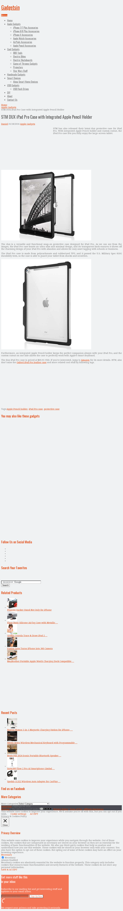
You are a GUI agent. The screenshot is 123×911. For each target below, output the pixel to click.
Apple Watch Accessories (24, 38)
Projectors (18, 67)
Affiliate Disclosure (94, 809)
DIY (8, 92)
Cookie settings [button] (18, 814)
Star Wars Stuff (20, 71)
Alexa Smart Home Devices (25, 82)
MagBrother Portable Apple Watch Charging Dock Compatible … (40, 661)
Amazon (85, 360)
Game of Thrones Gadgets (25, 64)
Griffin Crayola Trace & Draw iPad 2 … (27, 635)
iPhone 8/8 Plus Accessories (26, 31)
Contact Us (12, 100)
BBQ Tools (17, 53)
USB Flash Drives (21, 89)
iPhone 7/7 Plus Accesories (25, 27)
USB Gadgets (13, 85)
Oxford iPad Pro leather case (31, 362)
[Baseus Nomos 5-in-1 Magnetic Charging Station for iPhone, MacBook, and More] (12, 727)
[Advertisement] (26, 148)
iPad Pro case (36, 409)
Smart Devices (14, 78)
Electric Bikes (19, 56)
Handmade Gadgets (16, 74)
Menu (4, 15)
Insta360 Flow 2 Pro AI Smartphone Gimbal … (31, 768)
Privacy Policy (61, 809)
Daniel (4, 124)
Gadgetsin (10, 7)
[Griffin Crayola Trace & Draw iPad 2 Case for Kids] (12, 633)
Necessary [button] (6, 855)
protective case (52, 409)
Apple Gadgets (14, 24)
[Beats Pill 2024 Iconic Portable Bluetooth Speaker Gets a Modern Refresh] (12, 753)
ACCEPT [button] (34, 814)
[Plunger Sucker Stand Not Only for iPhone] (12, 607)
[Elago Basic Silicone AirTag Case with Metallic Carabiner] (12, 620)
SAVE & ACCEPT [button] (9, 869)
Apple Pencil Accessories (24, 45)
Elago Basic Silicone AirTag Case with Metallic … (32, 622)
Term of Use (76, 809)
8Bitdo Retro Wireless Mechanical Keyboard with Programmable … (42, 743)
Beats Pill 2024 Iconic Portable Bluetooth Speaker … (34, 755)
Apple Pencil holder (17, 409)
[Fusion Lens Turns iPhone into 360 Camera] (12, 646)
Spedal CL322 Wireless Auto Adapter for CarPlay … (33, 781)
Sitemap (5, 809)
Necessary (10, 857)
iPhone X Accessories (23, 35)
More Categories (9, 804)
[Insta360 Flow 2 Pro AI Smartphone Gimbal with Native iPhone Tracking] (12, 766)
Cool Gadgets (13, 49)
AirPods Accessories (22, 42)
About (9, 96)
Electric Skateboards (22, 60)
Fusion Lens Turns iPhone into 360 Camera (30, 648)
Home (9, 20)
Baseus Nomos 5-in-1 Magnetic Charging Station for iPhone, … (40, 730)
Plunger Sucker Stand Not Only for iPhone (29, 610)
